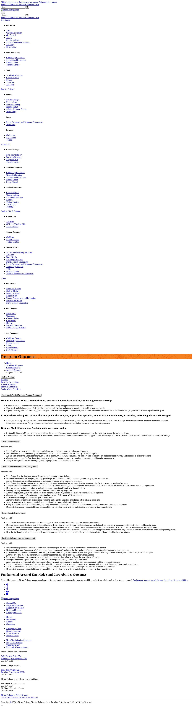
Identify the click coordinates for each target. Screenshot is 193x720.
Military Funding (13, 104)
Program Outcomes (9, 387)
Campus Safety (12, 318)
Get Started (11, 35)
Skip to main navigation (28, 2)
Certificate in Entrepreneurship (13, 513)
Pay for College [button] (7, 89)
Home (8, 363)
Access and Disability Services (19, 252)
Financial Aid (11, 102)
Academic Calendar (14, 75)
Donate (9, 617)
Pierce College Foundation (17, 303)
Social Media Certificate (11, 389)
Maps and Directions (15, 605)
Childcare (10, 237)
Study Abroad (12, 182)
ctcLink (18, 4)
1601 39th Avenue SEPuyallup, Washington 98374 (13, 671)
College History (12, 291)
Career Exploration (14, 33)
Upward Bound (12, 271)
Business (4, 380)
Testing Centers (12, 202)
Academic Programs (14, 365)
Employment (11, 296)
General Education (14, 175)
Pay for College (12, 40)
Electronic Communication (17, 647)
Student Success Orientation (18, 42)
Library (9, 200)
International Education (16, 60)
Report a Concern (13, 631)
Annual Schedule (8, 384)
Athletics (10, 222)
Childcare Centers (13, 338)
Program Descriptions (10, 382)
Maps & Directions (14, 325)
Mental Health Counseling (17, 262)
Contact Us (11, 321)
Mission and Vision (14, 300)
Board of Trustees (13, 289)
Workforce (10, 124)
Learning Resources (14, 197)
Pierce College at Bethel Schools (14, 695)
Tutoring (9, 207)
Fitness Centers (12, 239)
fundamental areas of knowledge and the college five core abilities (160, 580)
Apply (9, 37)
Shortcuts (5, 4)
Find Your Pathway (14, 155)
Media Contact (12, 636)
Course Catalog (12, 195)
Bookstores (11, 313)
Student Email (33, 4)
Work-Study (11, 111)
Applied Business (13, 370)
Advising (10, 45)
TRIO (8, 269)
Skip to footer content (48, 2)
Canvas (12, 4)
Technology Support (14, 266)
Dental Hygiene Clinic (15, 340)
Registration (11, 47)
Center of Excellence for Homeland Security (19, 697)
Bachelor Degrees (13, 157)
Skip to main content (9, 2)
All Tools (10, 85)
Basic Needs (11, 257)
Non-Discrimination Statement (19, 640)
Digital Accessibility (14, 642)
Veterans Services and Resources (19, 274)
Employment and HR (15, 608)
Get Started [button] (5, 20)
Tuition (9, 140)
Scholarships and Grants (16, 109)
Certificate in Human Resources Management (19, 467)
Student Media (12, 226)
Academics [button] (5, 144)
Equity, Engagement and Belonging (21, 298)
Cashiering (10, 135)
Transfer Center (12, 65)
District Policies (12, 293)
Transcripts (10, 204)
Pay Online (11, 137)
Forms (9, 80)
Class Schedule (12, 78)
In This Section (8, 377)
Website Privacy (13, 645)
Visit (8, 30)
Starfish (24, 4)
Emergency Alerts (13, 628)
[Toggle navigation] (3, 12)
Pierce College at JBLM (16, 328)
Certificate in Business (10, 441)
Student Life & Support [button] (10, 211)
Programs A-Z (12, 159)
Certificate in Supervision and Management (18, 538)
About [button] (3, 278)
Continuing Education (15, 58)
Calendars (10, 316)
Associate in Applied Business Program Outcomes (21, 395)
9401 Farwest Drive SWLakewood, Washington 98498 (14, 657)
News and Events (13, 610)
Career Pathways (13, 368)
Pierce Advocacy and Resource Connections (24, 122)
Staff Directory (12, 350)
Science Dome (12, 348)
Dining (9, 323)
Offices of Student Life (15, 224)
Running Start (12, 62)
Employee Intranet (14, 612)
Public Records (12, 633)
